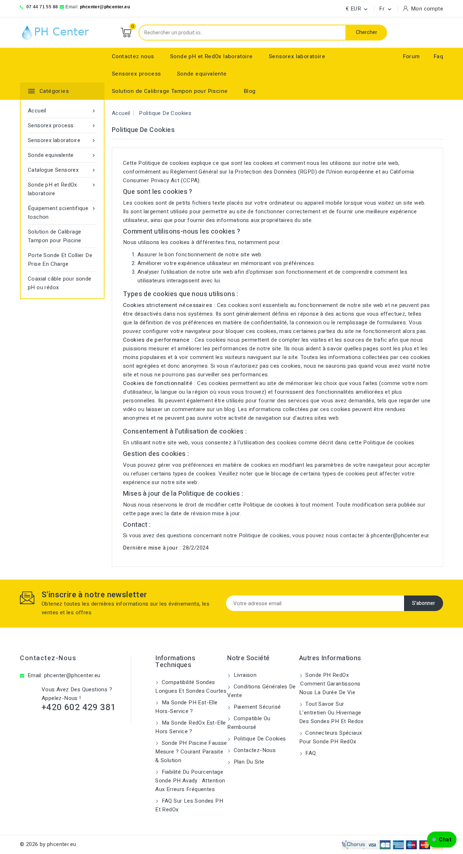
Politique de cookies (259, 739)
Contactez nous (133, 56)
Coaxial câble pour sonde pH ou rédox (60, 283)
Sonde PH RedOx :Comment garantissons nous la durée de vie (329, 683)
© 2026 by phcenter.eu (48, 844)
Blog (250, 91)
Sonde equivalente (202, 74)
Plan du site (248, 762)
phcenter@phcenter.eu (105, 6)
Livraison (244, 675)
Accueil (62, 111)
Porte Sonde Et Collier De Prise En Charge (60, 259)
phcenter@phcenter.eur (400, 535)
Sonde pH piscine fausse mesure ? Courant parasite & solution (191, 751)
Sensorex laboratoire (297, 56)
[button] (441, 839)
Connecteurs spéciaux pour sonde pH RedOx (330, 737)
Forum (411, 56)
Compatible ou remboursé (249, 722)
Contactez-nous (48, 658)
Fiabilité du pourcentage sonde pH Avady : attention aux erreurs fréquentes (190, 780)
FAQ (310, 753)
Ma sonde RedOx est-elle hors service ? (190, 727)
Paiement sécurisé (256, 707)
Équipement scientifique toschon (62, 212)
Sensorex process (136, 74)
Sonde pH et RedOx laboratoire (211, 56)
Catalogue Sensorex (62, 170)
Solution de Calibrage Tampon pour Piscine (170, 91)
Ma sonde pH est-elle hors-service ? (186, 707)
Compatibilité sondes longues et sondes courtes (190, 686)
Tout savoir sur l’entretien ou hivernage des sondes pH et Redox (331, 712)
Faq (438, 56)
